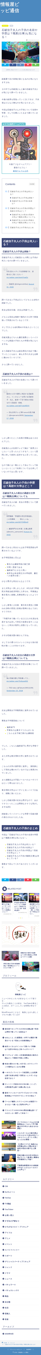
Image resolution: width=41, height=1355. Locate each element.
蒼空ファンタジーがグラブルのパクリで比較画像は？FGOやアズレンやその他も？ (21, 1094)
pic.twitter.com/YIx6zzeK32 (17, 681)
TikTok (8, 1198)
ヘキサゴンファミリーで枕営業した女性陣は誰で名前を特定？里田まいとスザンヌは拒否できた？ (21, 1075)
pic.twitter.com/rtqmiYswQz (17, 277)
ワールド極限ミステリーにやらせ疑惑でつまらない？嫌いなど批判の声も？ (21, 1103)
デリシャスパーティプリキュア (17, 1261)
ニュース (8, 1279)
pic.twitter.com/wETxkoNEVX (18, 406)
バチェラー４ (10, 1285)
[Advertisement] (30, 10)
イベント (8, 1244)
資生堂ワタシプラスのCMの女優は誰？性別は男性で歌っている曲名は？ (21, 1030)
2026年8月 (9, 1334)
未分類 (7, 1302)
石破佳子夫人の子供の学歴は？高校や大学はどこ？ (23, 209)
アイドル (8, 1233)
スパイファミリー (12, 1250)
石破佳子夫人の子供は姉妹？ (23, 198)
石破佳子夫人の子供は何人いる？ (22, 193)
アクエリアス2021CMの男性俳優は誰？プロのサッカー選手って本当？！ (21, 1111)
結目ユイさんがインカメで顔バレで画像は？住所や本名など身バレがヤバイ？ (20, 1048)
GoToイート (10, 1192)
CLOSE (32, 184)
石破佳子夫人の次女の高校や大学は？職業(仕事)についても (23, 221)
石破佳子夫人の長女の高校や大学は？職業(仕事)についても (23, 216)
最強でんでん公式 (20, 171)
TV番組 (8, 1204)
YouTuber (9, 1209)
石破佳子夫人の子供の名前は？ (22, 202)
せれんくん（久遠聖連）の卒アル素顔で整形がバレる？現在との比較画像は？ (21, 1039)
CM (6, 1186)
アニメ (7, 1238)
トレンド (5, 25)
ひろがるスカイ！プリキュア (17, 1227)
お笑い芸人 (9, 1215)
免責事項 (28, 1349)
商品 (7, 1296)
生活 (7, 1308)
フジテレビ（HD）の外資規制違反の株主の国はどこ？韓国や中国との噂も (21, 1056)
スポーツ (8, 1256)
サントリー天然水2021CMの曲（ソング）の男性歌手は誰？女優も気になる (21, 1085)
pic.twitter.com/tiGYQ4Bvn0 (17, 522)
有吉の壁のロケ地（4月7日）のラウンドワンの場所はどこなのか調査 (21, 1065)
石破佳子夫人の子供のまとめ (22, 227)
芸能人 (7, 1314)
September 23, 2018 (15, 691)
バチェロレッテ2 (12, 1290)
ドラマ (7, 1273)
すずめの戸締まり (12, 1221)
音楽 (7, 1319)
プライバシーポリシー (16, 1349)
